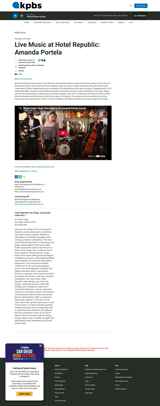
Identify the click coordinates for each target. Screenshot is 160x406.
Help (131, 22)
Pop (16, 39)
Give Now (140, 5)
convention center (30, 312)
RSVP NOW (24, 393)
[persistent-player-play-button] (15, 15)
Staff (56, 397)
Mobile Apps (59, 385)
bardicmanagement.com (44, 167)
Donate (117, 373)
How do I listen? (90, 385)
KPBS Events (20, 32)
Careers (57, 377)
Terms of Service (60, 401)
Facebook (33, 171)
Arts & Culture (62, 22)
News (27, 22)
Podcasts (92, 22)
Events (121, 22)
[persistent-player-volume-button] (22, 15)
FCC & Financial (60, 381)
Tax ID (117, 385)
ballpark (48, 310)
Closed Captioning (91, 373)
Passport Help (89, 389)
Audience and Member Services (95, 369)
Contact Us (88, 377)
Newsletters (59, 373)
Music (19, 39)
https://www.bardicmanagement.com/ (29, 192)
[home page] (27, 6)
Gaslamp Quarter (44, 305)
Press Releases (60, 389)
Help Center (89, 393)
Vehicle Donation (120, 389)
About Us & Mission (61, 369)
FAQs (86, 381)
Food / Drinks (26, 39)
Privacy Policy (59, 393)
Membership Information (123, 377)
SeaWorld (35, 310)
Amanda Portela (26, 79)
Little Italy (25, 307)
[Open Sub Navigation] (31, 22)
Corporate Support (121, 369)
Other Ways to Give (121, 381)
